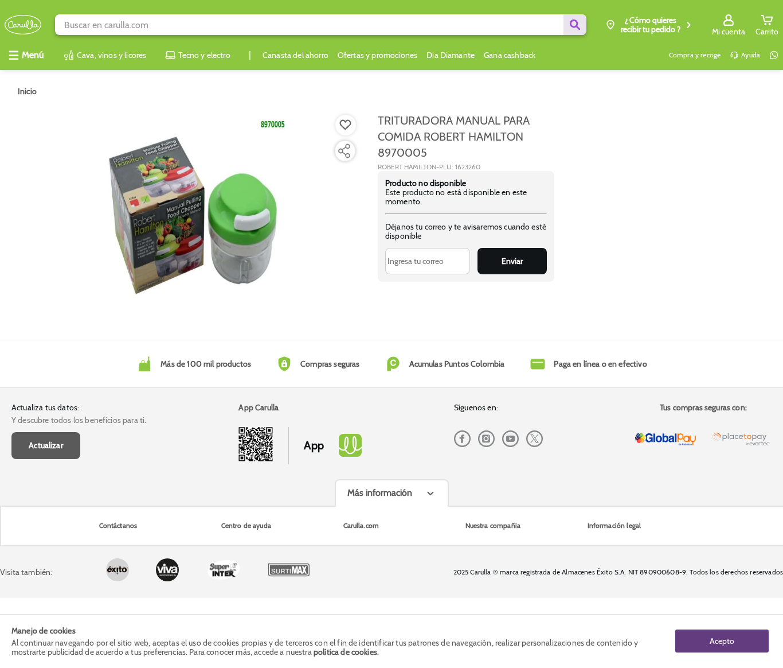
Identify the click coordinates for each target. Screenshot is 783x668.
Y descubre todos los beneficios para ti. (78, 420)
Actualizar (46, 445)
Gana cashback (509, 55)
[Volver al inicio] (23, 25)
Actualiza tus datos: (45, 407)
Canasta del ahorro (295, 55)
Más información (379, 492)
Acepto (722, 641)
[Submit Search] (574, 24)
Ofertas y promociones (377, 55)
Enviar (512, 261)
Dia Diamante (450, 55)
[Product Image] (190, 212)
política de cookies (345, 652)
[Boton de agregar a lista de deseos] (345, 125)
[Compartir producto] (344, 151)
